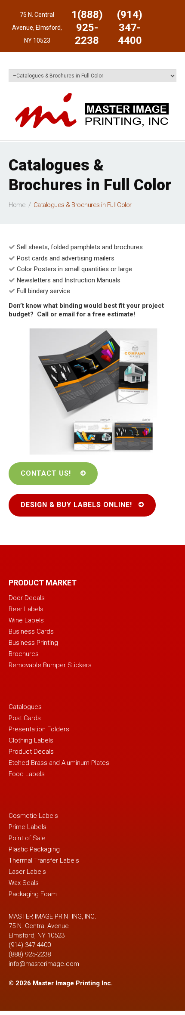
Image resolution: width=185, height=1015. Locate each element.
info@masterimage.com (44, 964)
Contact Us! (46, 473)
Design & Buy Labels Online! (76, 505)
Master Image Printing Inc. (73, 983)
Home (17, 205)
